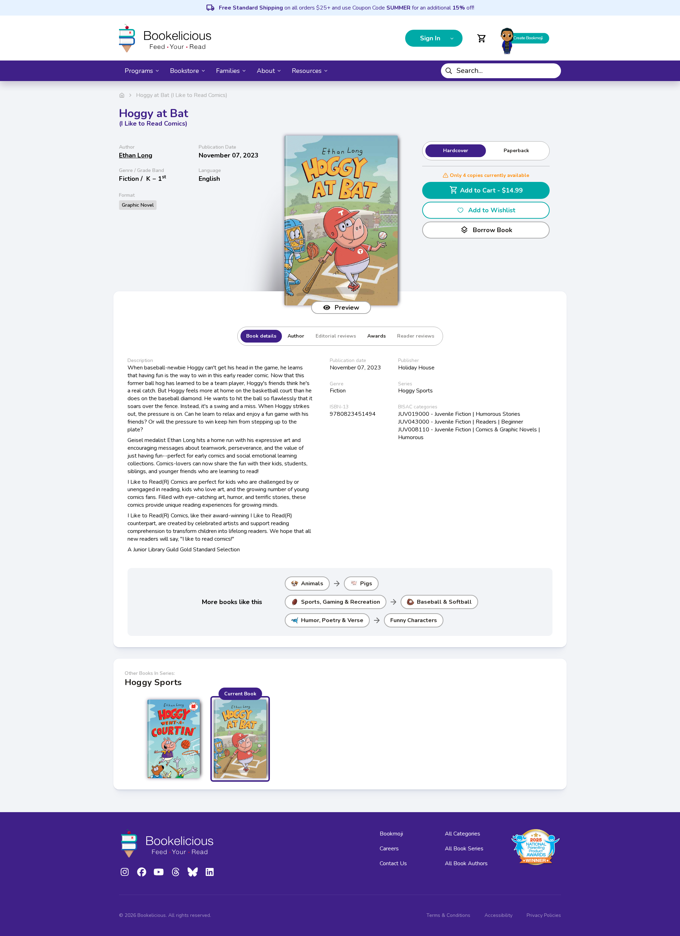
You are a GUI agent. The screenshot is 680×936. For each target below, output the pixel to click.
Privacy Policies (544, 915)
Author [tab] (296, 336)
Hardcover (455, 150)
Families (228, 71)
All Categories (462, 834)
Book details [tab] (261, 336)
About (266, 71)
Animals (312, 583)
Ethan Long (135, 155)
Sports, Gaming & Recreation (340, 602)
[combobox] (501, 70)
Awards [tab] (376, 336)
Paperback (516, 150)
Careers (389, 848)
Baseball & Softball (444, 602)
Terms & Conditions (448, 915)
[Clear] (553, 70)
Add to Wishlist (491, 210)
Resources (307, 71)
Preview (347, 307)
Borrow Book (486, 230)
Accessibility (498, 915)
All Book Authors (466, 863)
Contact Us (393, 863)
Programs (139, 71)
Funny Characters (413, 620)
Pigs (366, 583)
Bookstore (184, 71)
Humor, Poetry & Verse (332, 620)
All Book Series (464, 848)
